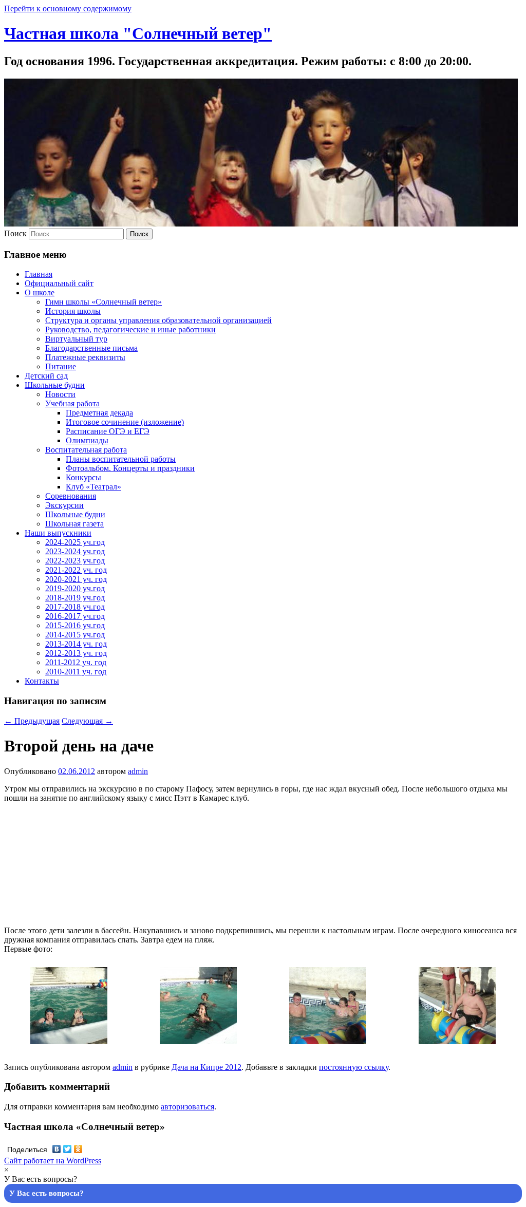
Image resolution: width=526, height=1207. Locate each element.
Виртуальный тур (76, 338)
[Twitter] (67, 1149)
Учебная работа (72, 403)
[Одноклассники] (78, 1149)
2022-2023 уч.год (75, 560)
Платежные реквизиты (85, 357)
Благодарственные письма (91, 348)
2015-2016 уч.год (75, 625)
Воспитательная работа (86, 449)
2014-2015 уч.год (75, 634)
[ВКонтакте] (56, 1149)
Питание (60, 366)
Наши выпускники (58, 533)
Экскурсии (64, 505)
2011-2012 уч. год (75, 662)
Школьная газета (74, 523)
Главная (38, 274)
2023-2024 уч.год (75, 551)
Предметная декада (99, 412)
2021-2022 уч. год (76, 569)
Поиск (15, 233)
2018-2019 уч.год (75, 597)
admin (138, 771)
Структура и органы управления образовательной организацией (158, 320)
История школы (73, 311)
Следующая (87, 720)
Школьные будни (55, 385)
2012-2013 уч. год (76, 653)
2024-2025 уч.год (75, 542)
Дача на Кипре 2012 (206, 1067)
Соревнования (70, 496)
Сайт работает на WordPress (52, 1160)
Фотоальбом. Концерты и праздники (130, 468)
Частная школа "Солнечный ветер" (138, 33)
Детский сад (46, 375)
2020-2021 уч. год (76, 579)
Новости (60, 394)
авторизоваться (187, 1106)
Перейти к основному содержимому (68, 8)
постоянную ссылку (353, 1067)
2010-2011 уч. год (75, 671)
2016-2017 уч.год (75, 616)
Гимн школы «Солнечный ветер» (103, 301)
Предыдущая (32, 720)
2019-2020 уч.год (75, 588)
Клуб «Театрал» (93, 486)
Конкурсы (83, 477)
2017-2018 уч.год (75, 606)
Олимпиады (87, 440)
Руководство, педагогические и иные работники (130, 329)
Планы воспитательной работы (121, 459)
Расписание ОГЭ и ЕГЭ (107, 431)
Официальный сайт (59, 283)
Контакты (42, 680)
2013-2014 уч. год (76, 643)
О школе (39, 292)
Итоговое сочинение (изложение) (125, 422)
